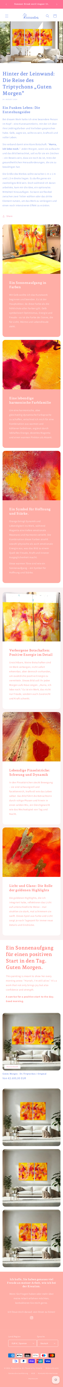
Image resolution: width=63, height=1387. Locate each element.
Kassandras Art (18, 1368)
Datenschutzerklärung (18, 1373)
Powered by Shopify (34, 1368)
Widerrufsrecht (52, 1368)
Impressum (33, 1378)
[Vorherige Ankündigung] (6, 4)
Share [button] (9, 216)
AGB (33, 1373)
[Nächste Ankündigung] (56, 4)
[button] (6, 16)
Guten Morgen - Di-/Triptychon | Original (25, 1074)
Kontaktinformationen (48, 1373)
